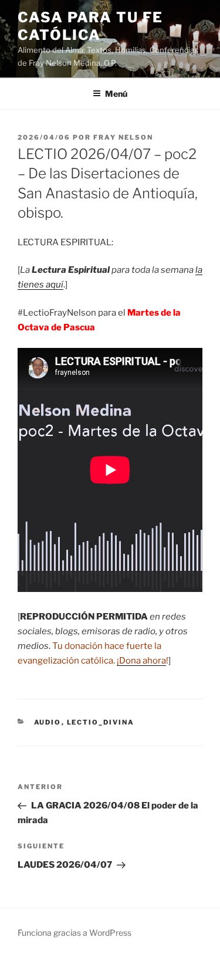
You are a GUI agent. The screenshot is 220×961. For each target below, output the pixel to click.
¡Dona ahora (141, 660)
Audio (48, 722)
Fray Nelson (123, 137)
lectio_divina (101, 722)
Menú (116, 94)
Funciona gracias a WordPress (74, 933)
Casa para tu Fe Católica (90, 26)
